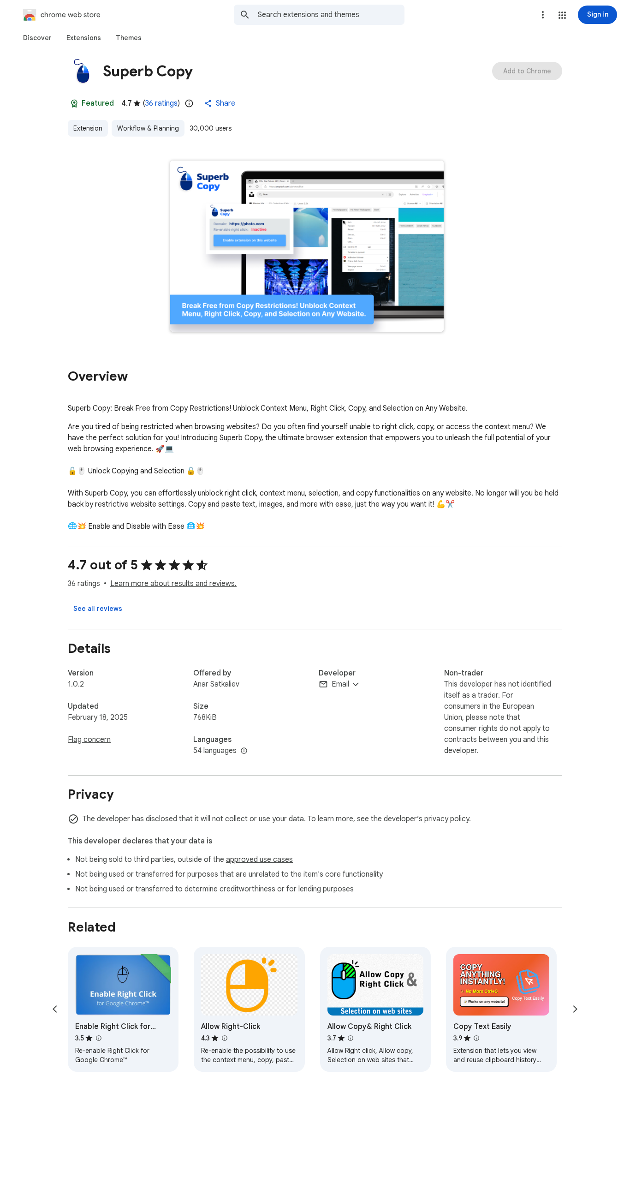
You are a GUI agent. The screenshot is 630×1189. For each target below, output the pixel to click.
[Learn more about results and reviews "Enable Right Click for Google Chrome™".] (98, 1038)
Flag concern (89, 739)
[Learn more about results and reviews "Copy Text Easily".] (476, 1038)
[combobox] (331, 14)
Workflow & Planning (148, 128)
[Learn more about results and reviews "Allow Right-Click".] (224, 1038)
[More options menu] (543, 15)
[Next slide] (575, 1009)
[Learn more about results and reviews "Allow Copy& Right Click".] (350, 1038)
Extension (87, 128)
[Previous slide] (55, 1009)
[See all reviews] (98, 608)
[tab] (37, 38)
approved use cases (259, 859)
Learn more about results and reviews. (173, 583)
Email (340, 684)
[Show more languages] (244, 751)
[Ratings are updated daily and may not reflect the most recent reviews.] (189, 103)
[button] (562, 15)
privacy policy (446, 819)
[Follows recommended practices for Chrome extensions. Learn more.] (74, 103)
